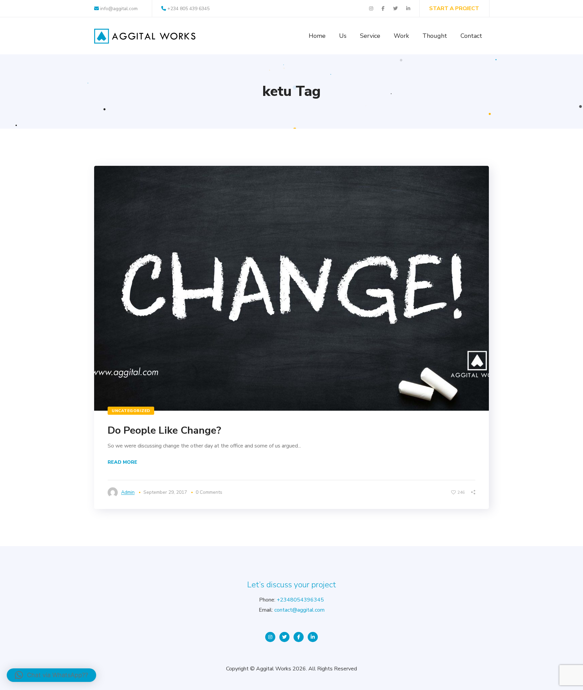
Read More (122, 462)
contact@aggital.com (299, 610)
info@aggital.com (118, 8)
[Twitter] (284, 637)
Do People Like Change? (164, 430)
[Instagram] (270, 637)
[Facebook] (299, 637)
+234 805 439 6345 (188, 8)
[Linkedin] (313, 637)
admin (128, 492)
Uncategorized (131, 410)
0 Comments (209, 492)
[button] (51, 675)
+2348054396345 (300, 600)
